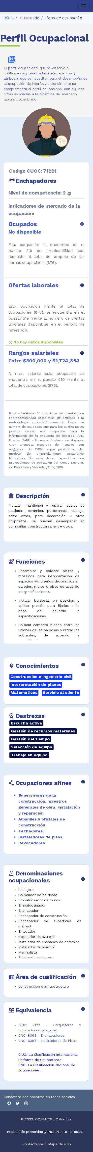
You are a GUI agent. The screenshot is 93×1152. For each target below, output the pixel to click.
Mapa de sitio (59, 1144)
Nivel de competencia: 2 (39, 193)
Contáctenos (33, 1144)
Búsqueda (29, 17)
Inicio (8, 17)
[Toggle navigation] (83, 6)
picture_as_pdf (11, 59)
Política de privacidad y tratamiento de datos (46, 1132)
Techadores (30, 831)
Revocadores (31, 843)
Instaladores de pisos (40, 837)
